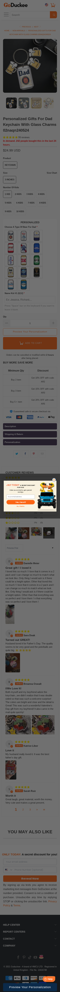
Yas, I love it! (20, 502)
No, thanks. (20, 506)
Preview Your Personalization (30, 987)
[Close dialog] (54, 479)
